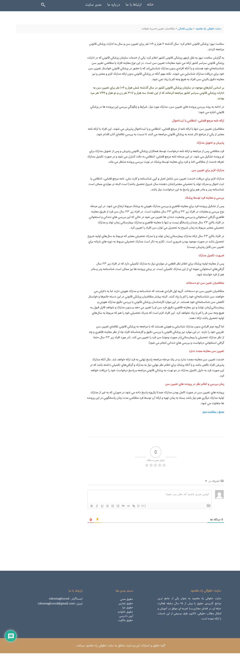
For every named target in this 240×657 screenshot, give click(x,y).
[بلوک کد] (128, 506)
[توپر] (91, 506)
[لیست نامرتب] (118, 506)
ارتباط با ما (133, 4)
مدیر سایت (93, 4)
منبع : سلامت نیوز (213, 411)
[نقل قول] (123, 506)
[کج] (97, 506)
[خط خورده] (107, 506)
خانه (150, 4)
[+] (144, 505)
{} (138, 505)
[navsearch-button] (45, 5)
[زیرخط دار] (102, 506)
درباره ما (113, 4)
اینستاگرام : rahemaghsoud (65, 598)
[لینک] (133, 506)
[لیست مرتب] (112, 506)
